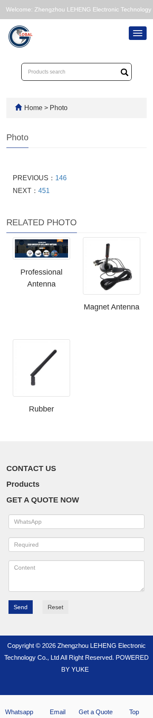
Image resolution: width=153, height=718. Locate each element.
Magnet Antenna (111, 307)
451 (44, 190)
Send (21, 607)
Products (23, 484)
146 (61, 178)
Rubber (41, 409)
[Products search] (124, 72)
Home (33, 107)
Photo (59, 107)
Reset (55, 607)
